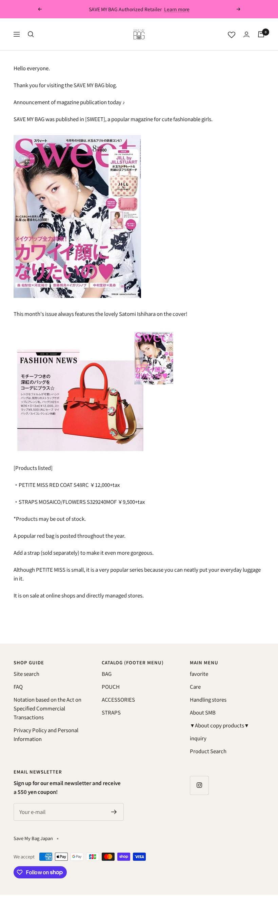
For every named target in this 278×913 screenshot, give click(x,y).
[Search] (31, 34)
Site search (26, 673)
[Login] (246, 34)
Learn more (177, 9)
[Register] (114, 812)
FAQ (18, 686)
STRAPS (111, 712)
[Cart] (261, 34)
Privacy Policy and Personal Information (46, 734)
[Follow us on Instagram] (199, 785)
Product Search (208, 751)
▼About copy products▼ (219, 725)
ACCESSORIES (118, 699)
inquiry (198, 738)
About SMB (203, 712)
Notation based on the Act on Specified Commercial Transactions (47, 708)
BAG (107, 673)
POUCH (111, 686)
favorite (199, 673)
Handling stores (208, 699)
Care (195, 686)
